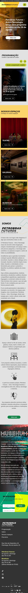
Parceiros (5, 537)
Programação (6, 529)
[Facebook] (3, 578)
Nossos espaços (7, 534)
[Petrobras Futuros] (9, 524)
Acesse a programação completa (16, 65)
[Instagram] (3, 574)
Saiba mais (13, 37)
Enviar (20, 506)
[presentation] (21, 61)
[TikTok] (3, 571)
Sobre (4, 532)
